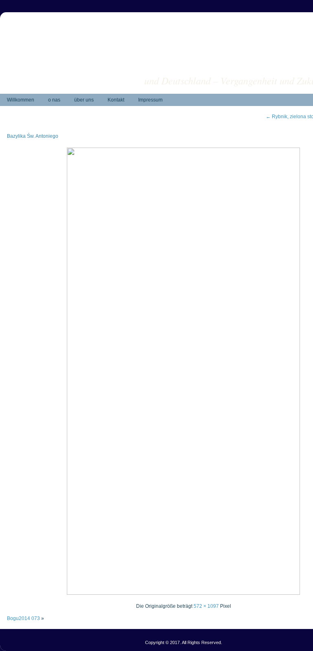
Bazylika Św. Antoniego (32, 136)
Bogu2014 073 (23, 618)
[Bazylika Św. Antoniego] (183, 593)
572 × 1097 (206, 606)
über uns (84, 100)
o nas (54, 100)
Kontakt (116, 100)
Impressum (150, 100)
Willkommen (20, 100)
